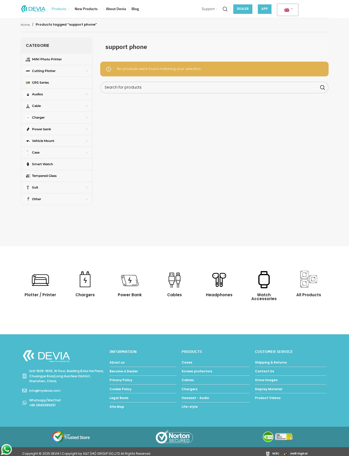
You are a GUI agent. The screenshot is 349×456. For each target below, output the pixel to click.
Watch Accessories (264, 296)
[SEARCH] (323, 87)
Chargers (85, 295)
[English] (287, 10)
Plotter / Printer (40, 295)
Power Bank (130, 295)
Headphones (219, 295)
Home (25, 25)
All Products (308, 295)
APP (264, 8)
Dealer (243, 8)
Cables (174, 295)
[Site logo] (33, 8)
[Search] (225, 9)
